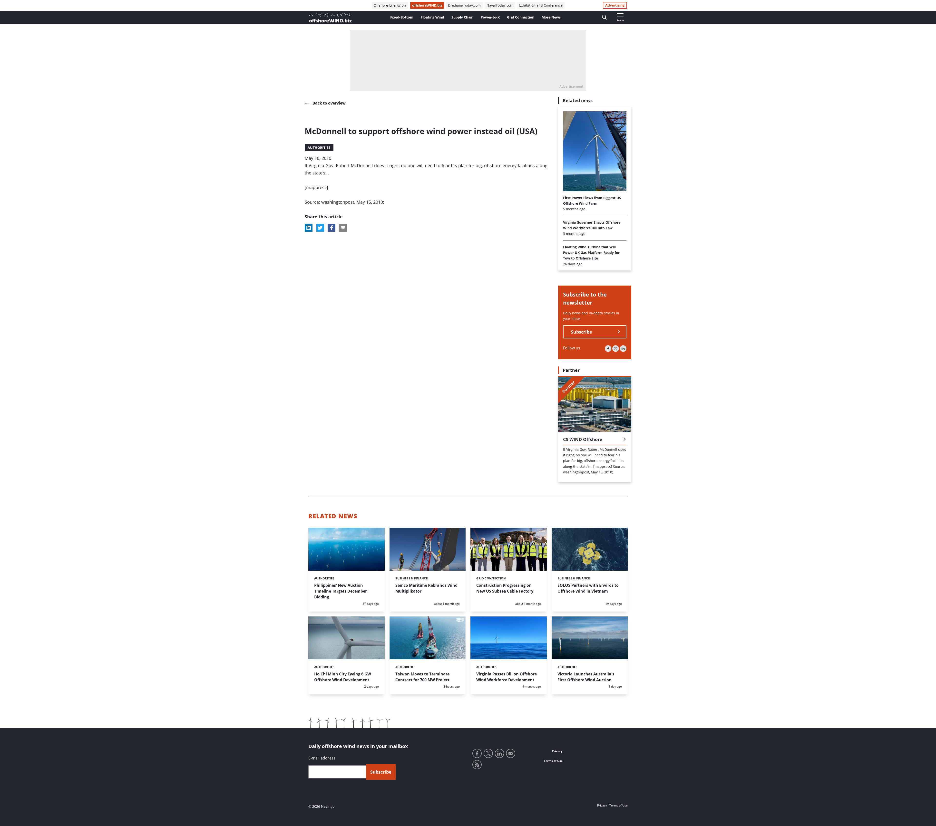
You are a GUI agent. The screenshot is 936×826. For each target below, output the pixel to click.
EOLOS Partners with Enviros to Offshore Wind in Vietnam (588, 588)
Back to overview (329, 103)
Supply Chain (462, 17)
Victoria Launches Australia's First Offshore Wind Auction (585, 676)
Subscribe (581, 332)
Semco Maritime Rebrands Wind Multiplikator (426, 588)
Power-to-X (490, 17)
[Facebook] (608, 348)
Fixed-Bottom (401, 17)
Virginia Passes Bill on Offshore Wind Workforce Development (506, 676)
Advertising (614, 5)
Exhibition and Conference (541, 5)
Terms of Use (553, 761)
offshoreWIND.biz (427, 5)
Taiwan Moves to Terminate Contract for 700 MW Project (422, 676)
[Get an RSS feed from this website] (477, 764)
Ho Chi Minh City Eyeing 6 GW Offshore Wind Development (342, 676)
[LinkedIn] (623, 348)
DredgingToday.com (464, 5)
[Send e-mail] (510, 753)
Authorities (319, 147)
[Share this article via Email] (343, 228)
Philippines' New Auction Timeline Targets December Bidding (340, 591)
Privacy (557, 751)
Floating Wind (432, 17)
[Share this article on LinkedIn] (308, 228)
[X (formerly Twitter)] (615, 348)
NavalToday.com (500, 5)
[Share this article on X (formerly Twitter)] (320, 228)
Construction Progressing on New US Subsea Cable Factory (504, 588)
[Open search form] (604, 17)
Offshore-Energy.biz (390, 5)
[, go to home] (330, 17)
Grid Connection (520, 17)
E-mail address (321, 758)
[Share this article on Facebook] (331, 228)
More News (551, 17)
